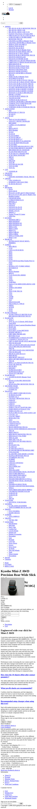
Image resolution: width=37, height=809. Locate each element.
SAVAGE (12, 205)
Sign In (4, 722)
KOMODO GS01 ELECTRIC (18, 182)
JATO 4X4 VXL (14, 422)
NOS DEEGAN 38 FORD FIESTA (20, 441)
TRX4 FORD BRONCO (17, 473)
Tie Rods (11, 548)
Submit (4, 617)
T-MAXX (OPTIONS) (16, 463)
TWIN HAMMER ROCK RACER (20, 507)
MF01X (11, 273)
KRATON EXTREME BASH (18, 59)
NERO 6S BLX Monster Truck (18, 76)
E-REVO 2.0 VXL (15, 405)
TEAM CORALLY (11, 312)
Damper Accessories (15, 534)
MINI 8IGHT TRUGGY (16, 357)
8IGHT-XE (12, 327)
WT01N (11, 307)
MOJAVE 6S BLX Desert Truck (19, 68)
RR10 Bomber (13, 130)
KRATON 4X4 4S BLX (16, 48)
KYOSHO (8, 218)
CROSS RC (8, 173)
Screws (11, 545)
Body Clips (12, 527)
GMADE (8, 178)
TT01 (10, 293)
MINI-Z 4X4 (13, 227)
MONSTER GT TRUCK (17, 112)
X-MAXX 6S (13, 493)
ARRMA (8, 26)
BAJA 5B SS (13, 191)
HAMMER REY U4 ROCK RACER (21, 337)
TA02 (10, 278)
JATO (10, 420)
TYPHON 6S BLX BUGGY (18, 100)
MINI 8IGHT (13, 355)
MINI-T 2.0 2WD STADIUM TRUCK (21, 363)
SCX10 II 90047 (14, 135)
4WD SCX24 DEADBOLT (17, 119)
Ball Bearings (13, 523)
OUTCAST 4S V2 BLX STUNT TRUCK (22, 82)
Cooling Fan (12, 529)
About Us (8, 775)
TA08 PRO (12, 282)
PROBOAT (8, 239)
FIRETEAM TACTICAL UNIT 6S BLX (22, 35)
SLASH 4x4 (13, 447)
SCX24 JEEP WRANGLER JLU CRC (21, 146)
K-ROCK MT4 (13, 388)
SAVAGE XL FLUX (15, 207)
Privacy (7, 782)
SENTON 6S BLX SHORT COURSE (21, 91)
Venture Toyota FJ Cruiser (17, 214)
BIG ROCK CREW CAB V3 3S (19, 32)
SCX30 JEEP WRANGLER (18, 152)
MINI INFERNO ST (15, 225)
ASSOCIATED (10, 109)
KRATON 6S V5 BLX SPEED (19, 53)
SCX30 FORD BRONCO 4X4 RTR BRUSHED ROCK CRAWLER (20, 149)
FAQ (6, 626)
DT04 (10, 259)
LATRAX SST (13, 425)
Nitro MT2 (12, 203)
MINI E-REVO (14, 432)
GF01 (10, 264)
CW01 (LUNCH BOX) (16, 250)
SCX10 (11, 132)
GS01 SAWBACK (15, 180)
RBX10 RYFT (13, 128)
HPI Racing (8, 187)
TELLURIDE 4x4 (14, 466)
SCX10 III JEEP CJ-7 (15, 139)
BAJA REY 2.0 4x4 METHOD (19, 330)
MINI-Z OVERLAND (16, 236)
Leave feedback (6, 727)
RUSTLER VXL (14, 445)
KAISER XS (13, 389)
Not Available (5, 607)
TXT (10, 300)
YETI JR (11, 162)
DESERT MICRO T (15, 332)
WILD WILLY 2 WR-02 (16, 304)
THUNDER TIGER (11, 386)
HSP (6, 186)
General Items (9, 522)
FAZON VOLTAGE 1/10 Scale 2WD (21, 34)
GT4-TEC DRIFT (14, 416)
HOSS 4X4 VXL (14, 418)
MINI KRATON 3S (15, 64)
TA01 (10, 277)
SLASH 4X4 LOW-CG (16, 448)
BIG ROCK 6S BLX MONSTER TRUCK (22, 28)
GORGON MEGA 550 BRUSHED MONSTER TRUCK (20, 38)
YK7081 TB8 (13, 520)
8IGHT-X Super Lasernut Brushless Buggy (22, 325)
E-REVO (12, 404)
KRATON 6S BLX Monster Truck (20, 50)
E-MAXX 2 (12, 402)
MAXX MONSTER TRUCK (18, 427)
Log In (11, 8)
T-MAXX (12, 461)
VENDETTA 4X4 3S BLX (17, 105)
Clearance (8, 559)
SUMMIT (12, 459)
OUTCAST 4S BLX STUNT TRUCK (21, 80)
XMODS (8, 509)
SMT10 (11, 157)
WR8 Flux (12, 216)
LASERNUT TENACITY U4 (18, 339)
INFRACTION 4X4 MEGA (18, 44)
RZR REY (12, 368)
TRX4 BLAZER (14, 470)
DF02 (10, 253)
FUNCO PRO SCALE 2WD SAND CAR (22, 413)
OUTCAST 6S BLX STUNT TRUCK (21, 84)
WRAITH (12, 161)
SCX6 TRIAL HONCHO (17, 155)
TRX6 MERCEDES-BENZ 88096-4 (20, 489)
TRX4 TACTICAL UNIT (17, 477)
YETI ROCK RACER (16, 164)
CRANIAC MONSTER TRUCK (19, 398)
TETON (11, 468)
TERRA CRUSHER (15, 287)
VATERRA (8, 504)
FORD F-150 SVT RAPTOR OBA (20, 407)
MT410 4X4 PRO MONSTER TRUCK (21, 384)
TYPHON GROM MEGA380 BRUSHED (22, 102)
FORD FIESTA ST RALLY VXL (19, 409)
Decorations (12, 556)
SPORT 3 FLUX (14, 211)
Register (11, 10)
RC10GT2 (12, 114)
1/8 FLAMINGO (14, 516)
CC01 (10, 248)
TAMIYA (8, 245)
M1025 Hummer (14, 271)
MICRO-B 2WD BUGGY (17, 354)
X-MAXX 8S (13, 495)
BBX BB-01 (13, 246)
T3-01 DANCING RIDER (17, 275)
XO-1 (10, 497)
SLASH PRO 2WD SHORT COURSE (21, 454)
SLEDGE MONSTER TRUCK (19, 455)
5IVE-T (11, 320)
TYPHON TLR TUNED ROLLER (20, 103)
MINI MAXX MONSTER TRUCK (20, 434)
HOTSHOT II (13, 268)
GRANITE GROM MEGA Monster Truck (22, 43)
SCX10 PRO (13, 144)
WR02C (11, 305)
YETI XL (12, 168)
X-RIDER (8, 514)
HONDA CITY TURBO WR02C (19, 266)
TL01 (10, 289)
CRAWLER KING (15, 198)
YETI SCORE (13, 166)
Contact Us (8, 794)
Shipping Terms (10, 779)
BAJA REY (12, 329)
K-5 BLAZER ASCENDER (18, 506)
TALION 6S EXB (14, 98)
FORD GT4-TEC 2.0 (15, 411)
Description (8, 624)
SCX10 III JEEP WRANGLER (19, 143)
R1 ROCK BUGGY (15, 184)
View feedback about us (8, 725)
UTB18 (11, 159)
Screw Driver (13, 543)
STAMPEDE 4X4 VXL (16, 457)
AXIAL (7, 118)
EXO (10, 127)
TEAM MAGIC (10, 375)
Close (9, 722)
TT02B (11, 296)
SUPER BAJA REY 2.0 (16, 371)
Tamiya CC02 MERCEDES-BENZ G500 (22, 284)
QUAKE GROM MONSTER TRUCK (21, 87)
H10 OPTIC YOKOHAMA (17, 502)
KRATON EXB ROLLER (17, 57)
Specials (7, 557)
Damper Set (12, 532)
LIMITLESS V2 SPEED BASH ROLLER (22, 62)
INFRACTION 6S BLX (16, 46)
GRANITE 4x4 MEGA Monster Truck (21, 41)
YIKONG (8, 518)
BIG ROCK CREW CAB (17, 30)
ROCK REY (13, 366)
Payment (7, 777)
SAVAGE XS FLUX (15, 209)
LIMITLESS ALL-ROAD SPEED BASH (22, 60)
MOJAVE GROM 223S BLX (18, 71)
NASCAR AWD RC (15, 364)
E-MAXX (12, 400)
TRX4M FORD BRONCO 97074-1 (20, 479)
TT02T (11, 298)
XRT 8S (11, 498)
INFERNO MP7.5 (14, 220)
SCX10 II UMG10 (15, 137)
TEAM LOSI (9, 318)
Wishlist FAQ (9, 793)
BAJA (11, 189)
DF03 (10, 255)
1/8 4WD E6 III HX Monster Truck (20, 377)
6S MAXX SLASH (15, 395)
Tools (10, 552)
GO (21, 23)
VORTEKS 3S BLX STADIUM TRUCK (22, 107)
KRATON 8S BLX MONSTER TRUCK (22, 55)
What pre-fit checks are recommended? (16, 688)
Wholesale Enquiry (11, 798)
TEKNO (7, 379)
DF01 (10, 252)
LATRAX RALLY (15, 423)
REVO (11, 443)
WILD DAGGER (14, 302)
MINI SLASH (13, 438)
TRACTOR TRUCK (15, 291)
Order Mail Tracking (11, 796)
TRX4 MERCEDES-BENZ (17, 475)
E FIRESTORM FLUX (16, 200)
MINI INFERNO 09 (15, 223)
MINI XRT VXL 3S (15, 439)
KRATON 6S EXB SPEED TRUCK (20, 51)
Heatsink (11, 540)
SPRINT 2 (12, 212)
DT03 (10, 257)
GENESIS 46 (13, 171)
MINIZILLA (13, 202)
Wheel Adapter (13, 554)
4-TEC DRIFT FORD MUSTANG (20, 393)
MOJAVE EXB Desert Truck (18, 69)
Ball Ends (12, 525)
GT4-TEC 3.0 (13, 414)
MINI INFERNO (14, 221)
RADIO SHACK (14, 513)
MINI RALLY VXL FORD (17, 436)
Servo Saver (12, 547)
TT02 (10, 295)
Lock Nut (12, 541)
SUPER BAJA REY (15, 370)
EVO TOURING (14, 511)
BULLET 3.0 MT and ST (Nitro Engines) (22, 193)
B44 (10, 110)
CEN (6, 169)
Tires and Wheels (14, 550)
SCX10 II (12, 134)
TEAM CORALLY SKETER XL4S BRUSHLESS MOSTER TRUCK (20, 315)
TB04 (10, 286)
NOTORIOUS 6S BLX (16, 78)
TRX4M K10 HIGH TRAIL (18, 484)
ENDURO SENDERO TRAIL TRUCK (21, 177)
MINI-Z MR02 (13, 234)
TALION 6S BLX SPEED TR (18, 96)
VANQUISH (9, 500)
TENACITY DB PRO (16, 373)
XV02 (11, 311)
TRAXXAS (8, 391)
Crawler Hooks (13, 531)
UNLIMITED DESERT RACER (19, 491)
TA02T (11, 280)
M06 (10, 270)
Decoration (12, 536)
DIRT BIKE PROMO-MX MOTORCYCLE (17, 335)
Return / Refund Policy (12, 781)
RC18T (11, 116)
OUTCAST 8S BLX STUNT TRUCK (21, 85)
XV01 (11, 309)
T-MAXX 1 (12, 464)
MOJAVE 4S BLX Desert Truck (19, 66)
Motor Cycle (13, 237)
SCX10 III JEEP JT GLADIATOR (20, 141)
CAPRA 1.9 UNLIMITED (17, 125)
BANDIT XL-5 (14, 396)
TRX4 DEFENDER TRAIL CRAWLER (22, 472)
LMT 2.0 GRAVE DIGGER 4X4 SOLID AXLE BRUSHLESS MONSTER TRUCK (22, 346)
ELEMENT (8, 175)
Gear (10, 538)
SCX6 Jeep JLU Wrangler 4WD (19, 153)
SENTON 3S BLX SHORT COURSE (21, 89)
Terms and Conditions (11, 784)
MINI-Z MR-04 (14, 232)
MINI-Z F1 (12, 230)
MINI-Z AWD (13, 228)
